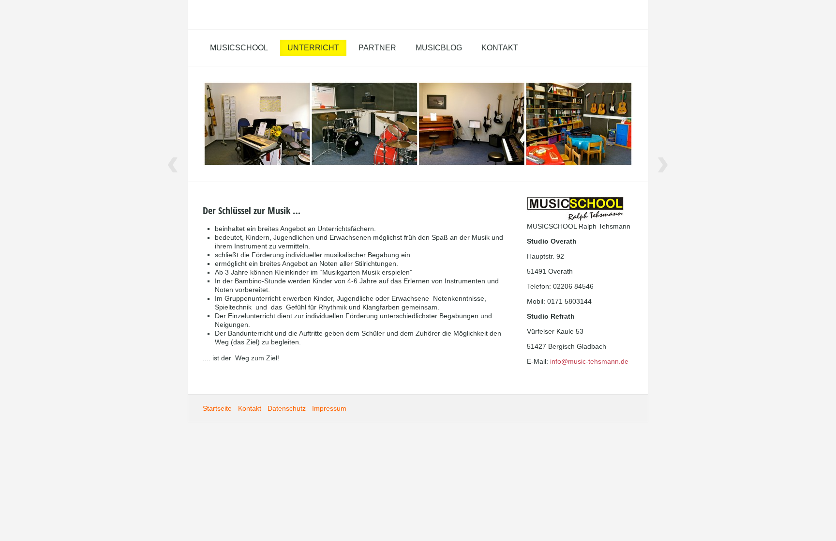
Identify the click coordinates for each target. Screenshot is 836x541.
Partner (377, 48)
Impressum (329, 408)
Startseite (217, 408)
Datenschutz (287, 408)
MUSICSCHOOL (239, 48)
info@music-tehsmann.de (589, 361)
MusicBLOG (439, 48)
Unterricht (313, 48)
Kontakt (499, 48)
